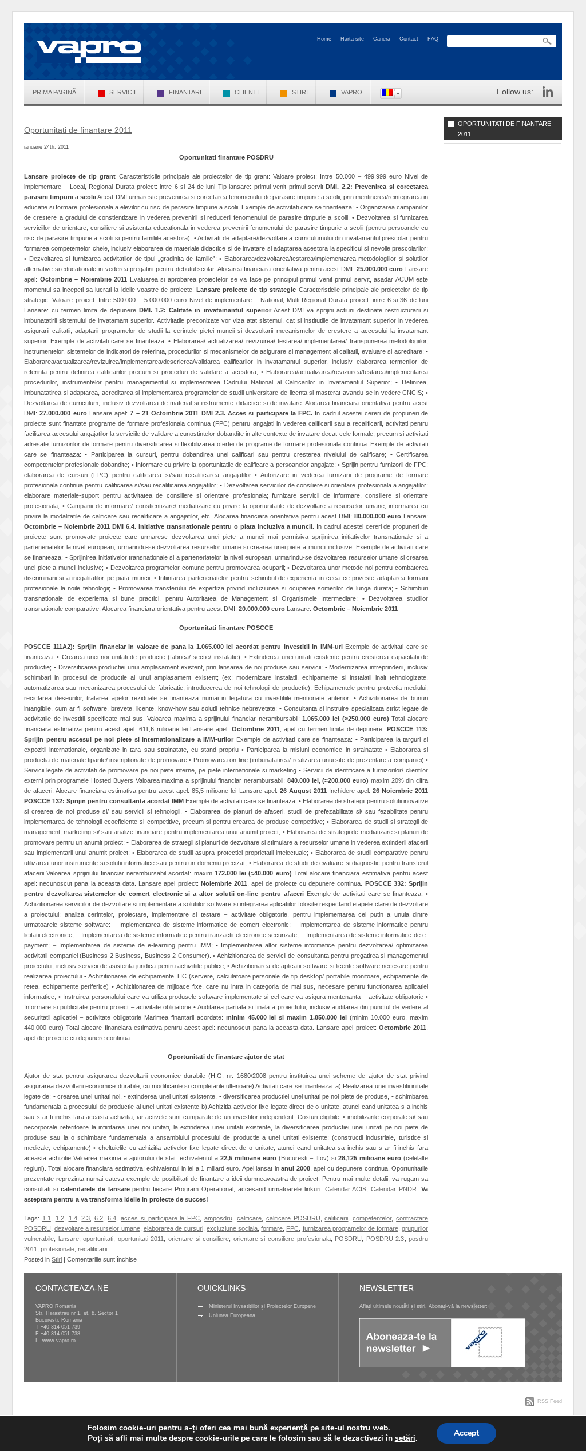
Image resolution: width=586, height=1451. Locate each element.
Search (547, 41)
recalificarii (92, 1249)
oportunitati (98, 1238)
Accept (466, 1433)
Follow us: (515, 91)
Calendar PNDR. (394, 1189)
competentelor (372, 1218)
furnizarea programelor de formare (350, 1228)
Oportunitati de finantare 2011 (78, 129)
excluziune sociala (232, 1228)
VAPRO (351, 92)
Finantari (185, 92)
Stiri (300, 92)
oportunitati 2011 (141, 1238)
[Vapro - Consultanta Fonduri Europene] (89, 52)
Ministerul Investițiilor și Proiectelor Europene (262, 1306)
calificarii (336, 1218)
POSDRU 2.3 (385, 1238)
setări (405, 1438)
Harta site (352, 39)
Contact (408, 39)
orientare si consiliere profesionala (282, 1238)
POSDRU (348, 1238)
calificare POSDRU (293, 1218)
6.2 (98, 1218)
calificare (249, 1218)
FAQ (432, 39)
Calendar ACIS (346, 1189)
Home (324, 39)
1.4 (73, 1218)
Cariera (381, 39)
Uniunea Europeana (232, 1315)
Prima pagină (54, 92)
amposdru (218, 1218)
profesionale (57, 1249)
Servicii (122, 92)
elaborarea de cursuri (173, 1228)
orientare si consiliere (198, 1238)
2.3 (85, 1218)
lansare (68, 1238)
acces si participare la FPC (160, 1218)
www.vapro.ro (59, 1340)
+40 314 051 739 (60, 1327)
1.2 (60, 1218)
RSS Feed (549, 1401)
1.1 (46, 1218)
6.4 (112, 1218)
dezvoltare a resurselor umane (97, 1228)
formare (272, 1228)
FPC (292, 1228)
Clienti (247, 92)
